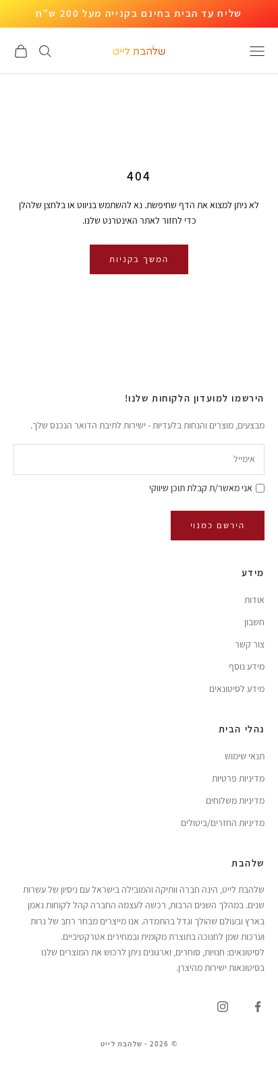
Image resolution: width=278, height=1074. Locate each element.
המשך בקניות (138, 259)
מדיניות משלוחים (235, 800)
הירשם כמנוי (217, 525)
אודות (254, 600)
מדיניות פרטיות (238, 778)
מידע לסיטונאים (237, 689)
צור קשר (250, 644)
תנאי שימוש (245, 756)
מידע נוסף (247, 666)
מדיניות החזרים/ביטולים (223, 823)
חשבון (254, 622)
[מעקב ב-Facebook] (258, 1006)
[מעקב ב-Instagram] (222, 1006)
